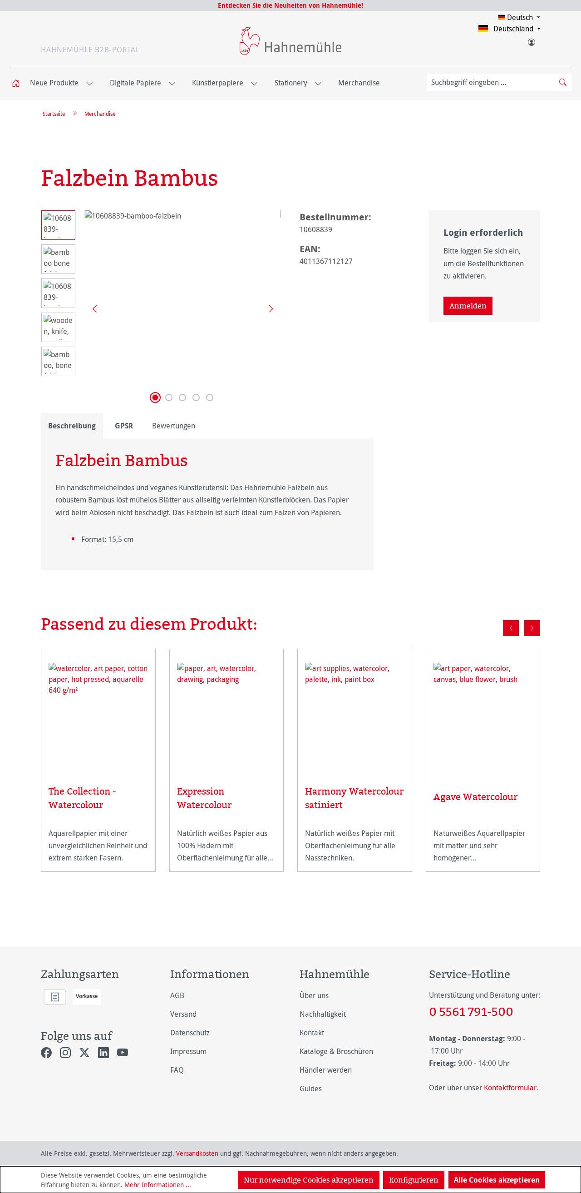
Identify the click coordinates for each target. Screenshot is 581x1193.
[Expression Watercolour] (226, 712)
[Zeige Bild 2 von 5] (168, 397)
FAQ (177, 1070)
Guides (311, 1089)
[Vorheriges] (91, 308)
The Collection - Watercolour (82, 798)
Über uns (314, 995)
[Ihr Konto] (531, 40)
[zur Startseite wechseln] (290, 41)
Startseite (54, 113)
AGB (177, 995)
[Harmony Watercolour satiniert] (354, 712)
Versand (183, 1014)
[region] (161, 308)
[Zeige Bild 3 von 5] (182, 397)
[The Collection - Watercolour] (98, 712)
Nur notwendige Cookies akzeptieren (309, 1180)
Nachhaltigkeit (323, 1014)
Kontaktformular (510, 1088)
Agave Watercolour (475, 796)
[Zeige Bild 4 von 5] (196, 397)
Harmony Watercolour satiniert (354, 798)
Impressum (188, 1051)
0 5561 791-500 (471, 1011)
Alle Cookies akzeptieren (497, 1180)
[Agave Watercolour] (483, 715)
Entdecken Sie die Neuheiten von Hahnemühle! (290, 5)
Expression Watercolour (204, 798)
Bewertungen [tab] (173, 426)
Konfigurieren (413, 1180)
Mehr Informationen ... (157, 1184)
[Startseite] (18, 83)
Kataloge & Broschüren (336, 1051)
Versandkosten (197, 1153)
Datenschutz (190, 1033)
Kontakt (312, 1033)
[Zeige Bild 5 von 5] (209, 397)
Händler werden (326, 1070)
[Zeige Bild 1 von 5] (155, 397)
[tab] (72, 425)
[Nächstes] (268, 308)
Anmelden (468, 306)
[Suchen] (563, 82)
